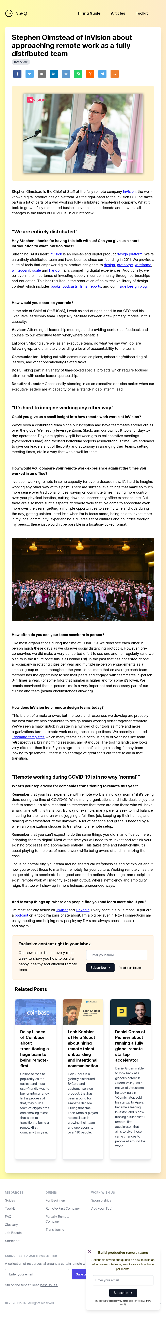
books (56, 286)
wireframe (143, 265)
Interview (21, 62)
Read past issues (130, 967)
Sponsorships (101, 1200)
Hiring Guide (89, 13)
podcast (21, 915)
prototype (125, 265)
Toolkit (142, 13)
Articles (118, 13)
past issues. (49, 1285)
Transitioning (55, 1229)
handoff (55, 270)
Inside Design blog (132, 286)
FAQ (8, 1216)
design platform (130, 254)
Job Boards (13, 1233)
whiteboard (21, 270)
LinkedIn (82, 910)
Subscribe (98, 968)
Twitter (62, 910)
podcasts (70, 286)
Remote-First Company (63, 1208)
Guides (10, 1200)
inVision (129, 191)
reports (95, 286)
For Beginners (56, 1200)
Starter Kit (12, 1241)
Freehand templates (28, 737)
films (83, 286)
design (109, 265)
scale (36, 270)
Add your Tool (101, 1208)
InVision (56, 254)
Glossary (11, 1225)
